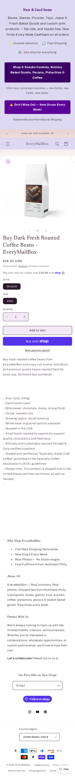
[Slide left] (29, 231)
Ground (12, 286)
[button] (7, 144)
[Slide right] (46, 231)
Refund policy (42, 765)
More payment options (37, 350)
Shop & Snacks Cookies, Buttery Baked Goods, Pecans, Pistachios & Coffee (37, 72)
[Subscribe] (58, 685)
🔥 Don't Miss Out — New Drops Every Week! (37, 107)
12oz (10, 300)
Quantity (8, 309)
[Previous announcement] (7, 134)
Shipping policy (37, 771)
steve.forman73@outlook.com (28, 663)
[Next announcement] (68, 134)
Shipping (22, 266)
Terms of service (16, 771)
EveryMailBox (22, 765)
